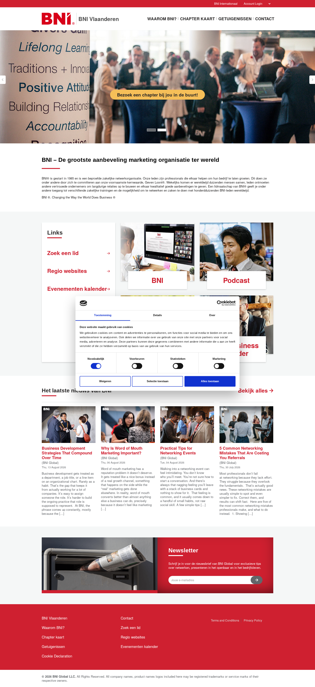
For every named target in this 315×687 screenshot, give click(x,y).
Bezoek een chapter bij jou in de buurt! (157, 95)
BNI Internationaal (226, 3)
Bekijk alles (253, 390)
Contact (264, 19)
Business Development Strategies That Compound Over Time (67, 452)
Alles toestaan (210, 381)
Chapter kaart (197, 19)
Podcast (236, 280)
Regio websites (67, 271)
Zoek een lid (63, 253)
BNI (157, 280)
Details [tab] (157, 315)
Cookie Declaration (57, 656)
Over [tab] (212, 315)
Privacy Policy (253, 620)
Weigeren (105, 381)
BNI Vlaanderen (54, 618)
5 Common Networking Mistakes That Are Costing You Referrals (244, 452)
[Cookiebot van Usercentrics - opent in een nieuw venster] (220, 303)
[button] (3, 80)
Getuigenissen (235, 19)
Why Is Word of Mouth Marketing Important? (121, 450)
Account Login (253, 3)
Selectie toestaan (157, 381)
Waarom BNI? (161, 19)
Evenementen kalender (77, 288)
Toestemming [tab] (102, 315)
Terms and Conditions (225, 620)
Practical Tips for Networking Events (178, 450)
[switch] (137, 366)
